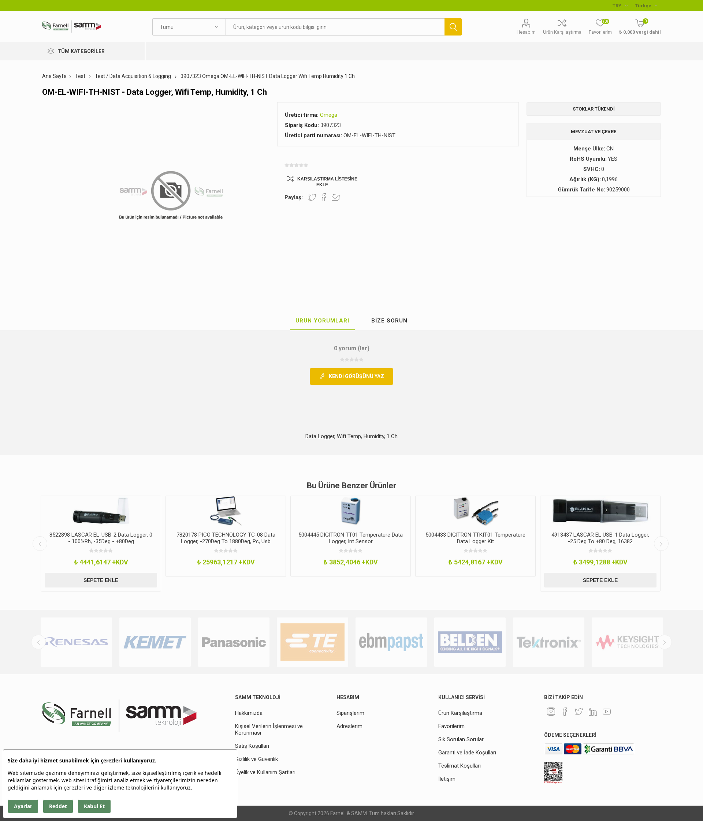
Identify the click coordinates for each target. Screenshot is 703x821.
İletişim (446, 779)
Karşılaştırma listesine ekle (327, 181)
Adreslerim (349, 726)
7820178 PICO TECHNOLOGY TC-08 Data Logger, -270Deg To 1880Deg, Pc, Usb (225, 538)
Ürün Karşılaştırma (562, 32)
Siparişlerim (350, 713)
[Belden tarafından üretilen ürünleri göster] (470, 642)
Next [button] (661, 543)
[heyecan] (579, 711)
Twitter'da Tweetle (312, 197)
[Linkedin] (593, 711)
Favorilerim (451, 726)
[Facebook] (565, 711)
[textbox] (335, 27)
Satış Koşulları (252, 746)
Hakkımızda (249, 713)
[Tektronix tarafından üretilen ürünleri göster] (549, 642)
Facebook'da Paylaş (324, 197)
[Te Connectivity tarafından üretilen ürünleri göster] (312, 642)
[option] (100, 544)
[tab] (322, 321)
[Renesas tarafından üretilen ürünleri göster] (76, 642)
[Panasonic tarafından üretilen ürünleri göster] (234, 642)
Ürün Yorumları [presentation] (322, 320)
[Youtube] (607, 711)
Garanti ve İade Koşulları (467, 752)
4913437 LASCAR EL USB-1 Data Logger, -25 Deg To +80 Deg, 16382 (600, 538)
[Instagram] (551, 711)
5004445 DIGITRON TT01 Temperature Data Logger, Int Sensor (350, 538)
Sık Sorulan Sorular (461, 739)
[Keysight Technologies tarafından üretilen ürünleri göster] (627, 642)
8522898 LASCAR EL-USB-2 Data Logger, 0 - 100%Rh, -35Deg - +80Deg (100, 538)
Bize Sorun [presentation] (389, 320)
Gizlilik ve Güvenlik (256, 759)
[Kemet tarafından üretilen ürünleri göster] (155, 642)
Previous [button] (40, 543)
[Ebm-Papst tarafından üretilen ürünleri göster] (391, 642)
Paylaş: (293, 197)
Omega (328, 115)
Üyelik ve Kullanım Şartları (265, 772)
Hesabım (526, 32)
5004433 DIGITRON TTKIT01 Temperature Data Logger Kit (475, 538)
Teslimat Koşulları (459, 765)
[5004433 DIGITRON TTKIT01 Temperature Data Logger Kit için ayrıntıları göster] (475, 511)
